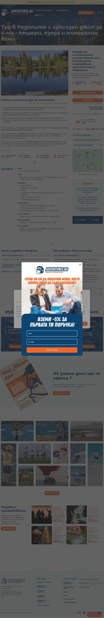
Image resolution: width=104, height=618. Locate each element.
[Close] (80, 264)
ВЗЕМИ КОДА (52, 350)
